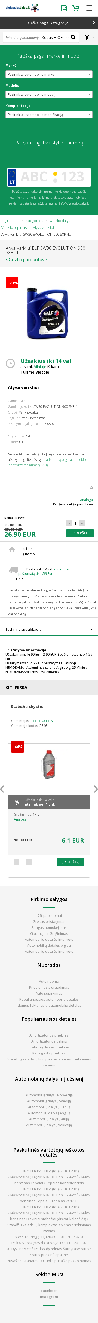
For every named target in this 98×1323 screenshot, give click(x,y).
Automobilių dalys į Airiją (49, 1119)
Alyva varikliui (43, 227)
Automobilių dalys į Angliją (49, 1113)
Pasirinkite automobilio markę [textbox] (31, 74)
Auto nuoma (49, 981)
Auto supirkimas (49, 993)
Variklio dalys (59, 220)
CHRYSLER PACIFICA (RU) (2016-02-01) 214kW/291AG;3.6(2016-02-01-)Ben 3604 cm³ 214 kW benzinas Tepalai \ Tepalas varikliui (49, 1194)
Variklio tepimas (14, 227)
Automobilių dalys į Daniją (49, 1107)
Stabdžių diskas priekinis (49, 1047)
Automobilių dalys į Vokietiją (49, 1124)
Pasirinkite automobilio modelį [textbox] (31, 94)
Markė (10, 65)
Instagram (49, 1296)
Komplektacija (18, 106)
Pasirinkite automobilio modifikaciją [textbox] (35, 114)
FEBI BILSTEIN (41, 720)
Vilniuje (40, 366)
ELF (28, 401)
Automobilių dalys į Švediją (49, 1101)
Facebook (49, 1290)
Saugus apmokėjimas (49, 927)
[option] (49, 789)
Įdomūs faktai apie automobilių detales (49, 1005)
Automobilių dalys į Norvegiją (49, 1095)
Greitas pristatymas (49, 921)
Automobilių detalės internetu (49, 939)
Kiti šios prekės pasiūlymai (73, 504)
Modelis (12, 86)
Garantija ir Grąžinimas (49, 933)
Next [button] (96, 789)
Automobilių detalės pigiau (49, 945)
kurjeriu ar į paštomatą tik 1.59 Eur (44, 571)
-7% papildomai (49, 915)
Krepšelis (76, 8)
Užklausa (65, 8)
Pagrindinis (10, 220)
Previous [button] (2, 789)
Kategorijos (34, 220)
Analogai (87, 500)
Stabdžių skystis (27, 706)
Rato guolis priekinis (49, 1053)
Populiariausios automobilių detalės (49, 999)
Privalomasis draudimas (49, 987)
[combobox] (49, 74)
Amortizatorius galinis (49, 1041)
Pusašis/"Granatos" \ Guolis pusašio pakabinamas (49, 1260)
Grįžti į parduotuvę (28, 260)
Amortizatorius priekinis (49, 1035)
